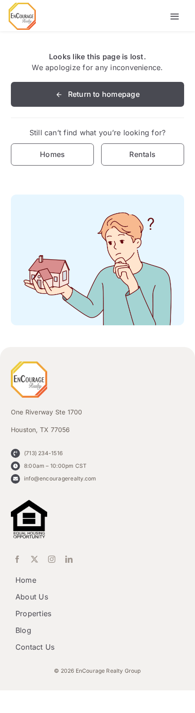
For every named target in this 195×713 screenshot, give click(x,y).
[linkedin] (69, 559)
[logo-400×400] (22, 6)
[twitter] (34, 559)
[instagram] (51, 559)
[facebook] (17, 559)
